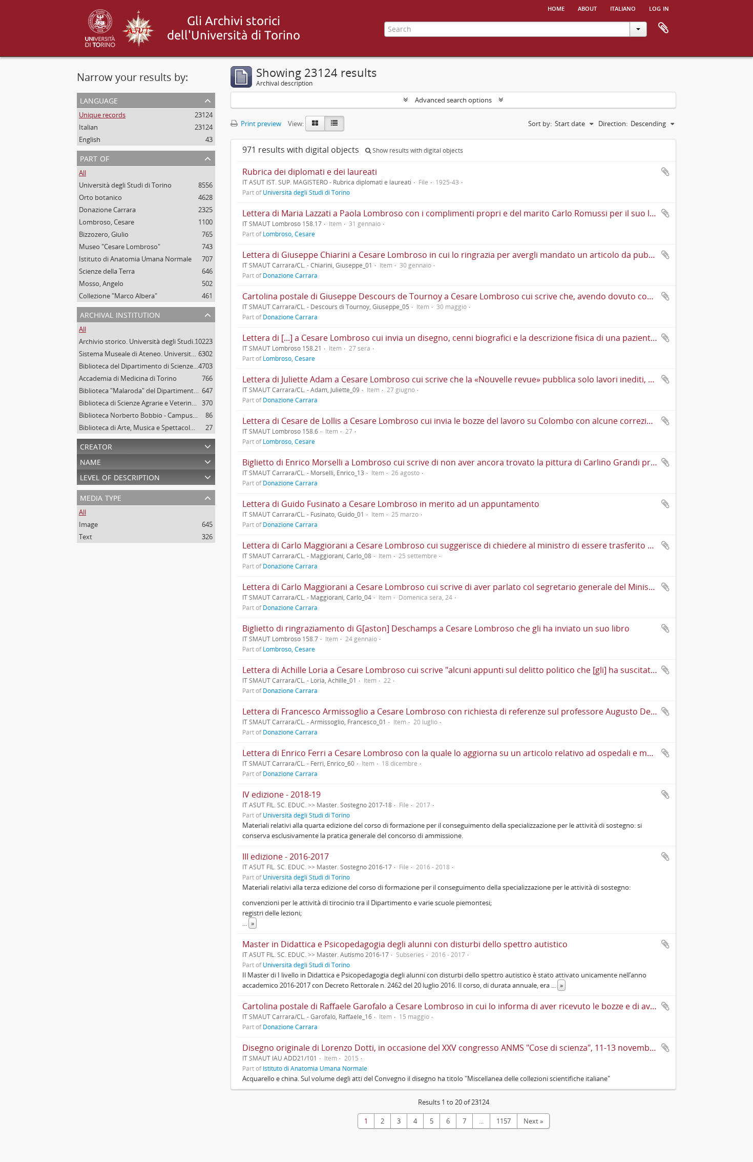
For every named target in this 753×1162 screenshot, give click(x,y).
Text (85, 536)
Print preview (260, 123)
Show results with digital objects (417, 150)
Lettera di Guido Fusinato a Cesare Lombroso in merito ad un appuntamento (390, 503)
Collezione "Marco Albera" (118, 295)
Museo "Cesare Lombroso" (119, 246)
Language (99, 100)
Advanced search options (453, 100)
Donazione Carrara (107, 209)
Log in (659, 7)
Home (556, 7)
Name (90, 461)
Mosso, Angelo (101, 283)
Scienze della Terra (107, 271)
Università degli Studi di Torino (125, 185)
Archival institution (120, 314)
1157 (503, 1121)
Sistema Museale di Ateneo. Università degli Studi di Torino (168, 353)
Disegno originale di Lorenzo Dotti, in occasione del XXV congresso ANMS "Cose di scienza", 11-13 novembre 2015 (460, 1047)
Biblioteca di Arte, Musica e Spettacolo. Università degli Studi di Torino (184, 427)
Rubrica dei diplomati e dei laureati (309, 171)
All (82, 172)
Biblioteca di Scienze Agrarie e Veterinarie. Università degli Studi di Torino (189, 402)
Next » (533, 1121)
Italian (88, 127)
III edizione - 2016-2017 (285, 856)
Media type (100, 497)
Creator (96, 446)
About (587, 7)
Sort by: (540, 123)
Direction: (613, 123)
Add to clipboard (665, 172)
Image (88, 524)
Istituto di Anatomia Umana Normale (135, 258)
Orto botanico (100, 197)
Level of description (120, 476)
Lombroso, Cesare (106, 222)
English (89, 139)
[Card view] (315, 123)
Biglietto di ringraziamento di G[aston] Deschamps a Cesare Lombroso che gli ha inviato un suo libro (436, 628)
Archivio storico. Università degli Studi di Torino (150, 341)
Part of (94, 158)
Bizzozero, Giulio (104, 234)
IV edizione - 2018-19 (281, 794)
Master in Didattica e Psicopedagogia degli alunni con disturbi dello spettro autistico (405, 944)
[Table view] (334, 123)
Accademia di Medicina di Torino (128, 378)
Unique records (102, 114)
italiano (623, 7)
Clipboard (663, 28)
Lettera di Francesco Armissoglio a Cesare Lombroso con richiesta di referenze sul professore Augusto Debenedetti (465, 711)
